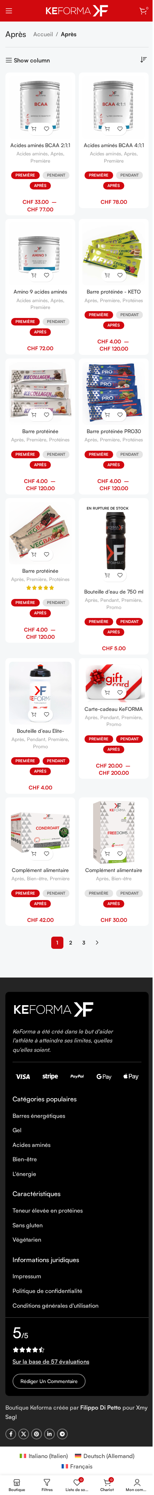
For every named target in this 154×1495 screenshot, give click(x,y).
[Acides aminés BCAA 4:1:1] (113, 107)
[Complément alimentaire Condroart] (40, 832)
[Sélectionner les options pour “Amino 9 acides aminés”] (34, 275)
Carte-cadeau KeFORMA (114, 709)
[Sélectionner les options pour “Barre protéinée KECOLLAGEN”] (34, 415)
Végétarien (27, 1239)
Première (40, 161)
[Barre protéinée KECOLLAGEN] (40, 393)
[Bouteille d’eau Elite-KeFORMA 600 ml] (40, 693)
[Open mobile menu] (9, 11)
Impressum (27, 1276)
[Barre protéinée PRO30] (113, 393)
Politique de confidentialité (47, 1290)
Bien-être (37, 878)
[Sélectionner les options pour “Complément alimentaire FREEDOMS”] (107, 854)
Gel (17, 1130)
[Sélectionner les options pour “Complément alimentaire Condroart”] (34, 854)
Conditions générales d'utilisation (55, 1305)
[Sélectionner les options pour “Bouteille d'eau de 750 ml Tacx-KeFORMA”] (107, 575)
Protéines (132, 300)
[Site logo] (77, 10)
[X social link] (23, 1434)
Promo (113, 607)
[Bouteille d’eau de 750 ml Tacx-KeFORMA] (113, 543)
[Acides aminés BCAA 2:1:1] (40, 107)
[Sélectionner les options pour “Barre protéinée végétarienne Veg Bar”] (34, 554)
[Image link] (54, 1008)
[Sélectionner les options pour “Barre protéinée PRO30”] (107, 415)
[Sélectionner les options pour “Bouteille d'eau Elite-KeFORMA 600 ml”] (34, 714)
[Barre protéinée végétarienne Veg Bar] (40, 533)
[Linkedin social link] (49, 1434)
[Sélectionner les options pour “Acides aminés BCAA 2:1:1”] (34, 129)
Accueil (43, 34)
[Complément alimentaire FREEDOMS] (113, 832)
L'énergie (24, 1173)
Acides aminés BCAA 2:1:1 (40, 145)
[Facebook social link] (10, 1434)
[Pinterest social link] (36, 1434)
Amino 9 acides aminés (40, 291)
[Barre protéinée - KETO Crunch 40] (113, 253)
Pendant (56, 175)
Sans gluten (28, 1225)
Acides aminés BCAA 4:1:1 (114, 145)
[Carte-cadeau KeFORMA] (113, 682)
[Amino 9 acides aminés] (40, 253)
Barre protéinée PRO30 (114, 431)
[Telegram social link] (62, 1434)
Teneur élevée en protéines (48, 1210)
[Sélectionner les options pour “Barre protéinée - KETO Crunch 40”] (107, 275)
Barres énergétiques (39, 1115)
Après (56, 153)
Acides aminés (32, 153)
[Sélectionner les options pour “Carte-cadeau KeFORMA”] (107, 692)
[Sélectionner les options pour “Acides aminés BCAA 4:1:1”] (107, 129)
